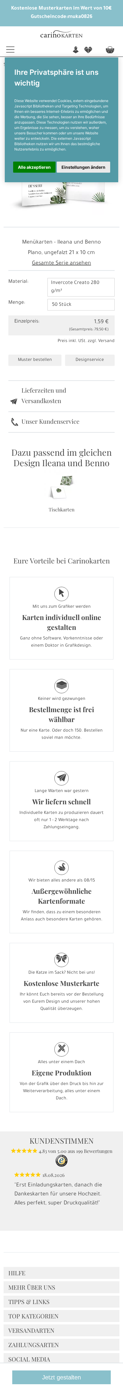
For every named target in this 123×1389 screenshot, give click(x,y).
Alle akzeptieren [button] (34, 167)
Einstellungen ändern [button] (83, 167)
